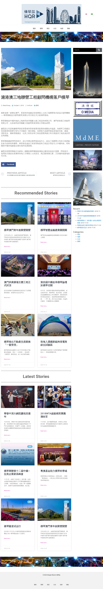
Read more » (7, 246)
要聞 (41, 28)
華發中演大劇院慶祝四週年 (85, 211)
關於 (34, 28)
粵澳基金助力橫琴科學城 (54, 471)
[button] (8, 164)
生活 (55, 28)
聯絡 (68, 28)
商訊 (48, 28)
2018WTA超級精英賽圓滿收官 (86, 216)
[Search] (99, 50)
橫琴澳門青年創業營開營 (17, 230)
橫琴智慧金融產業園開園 (54, 230)
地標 (61, 28)
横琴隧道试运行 (12, 526)
